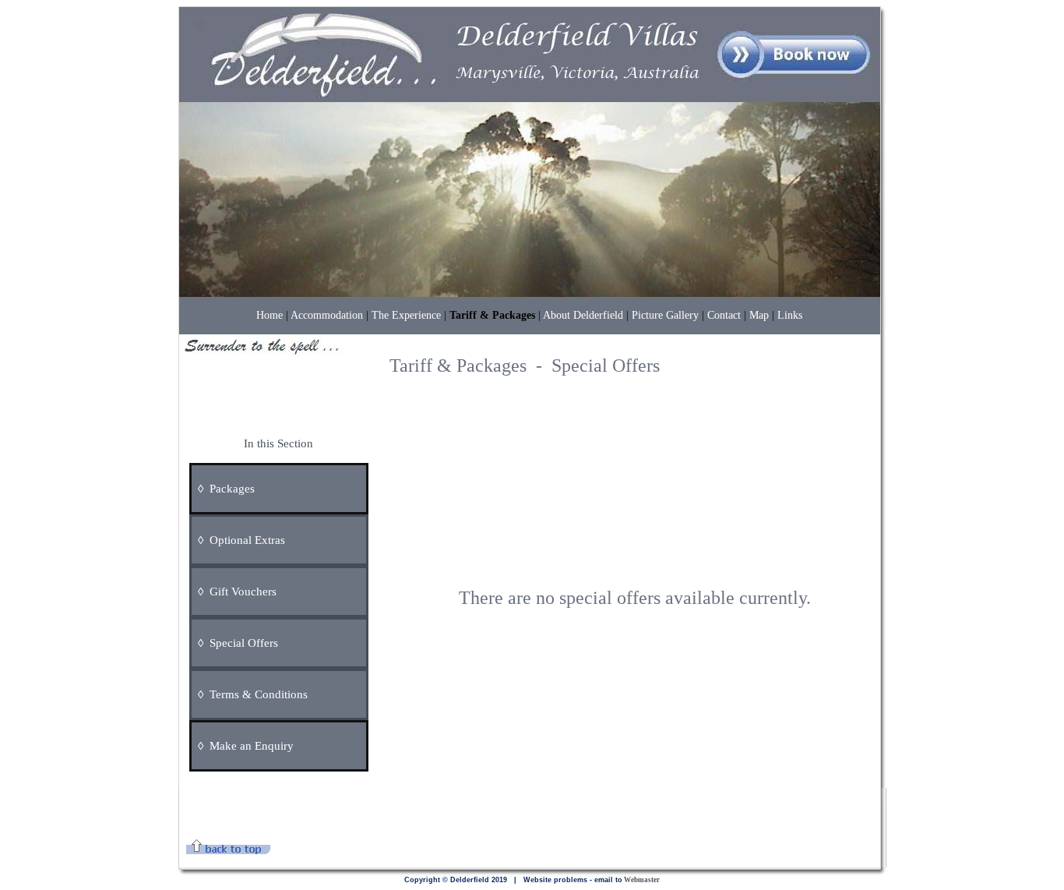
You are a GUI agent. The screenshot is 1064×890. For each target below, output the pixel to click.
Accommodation (327, 315)
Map (759, 315)
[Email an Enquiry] (301, 745)
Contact (724, 315)
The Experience (406, 315)
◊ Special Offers (235, 643)
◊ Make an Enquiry (243, 746)
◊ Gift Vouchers (234, 591)
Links (789, 315)
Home (269, 315)
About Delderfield (583, 315)
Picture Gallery (665, 315)
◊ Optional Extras (248, 540)
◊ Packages (223, 488)
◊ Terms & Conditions (250, 694)
